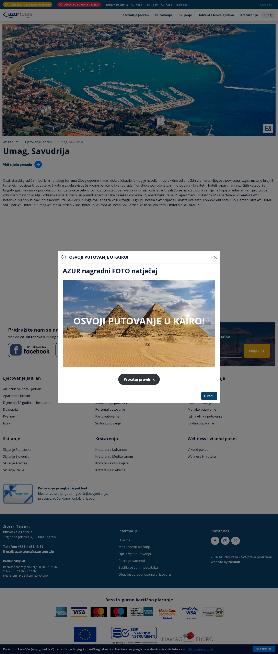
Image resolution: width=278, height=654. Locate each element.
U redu (209, 396)
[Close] (215, 257)
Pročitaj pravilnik (139, 379)
